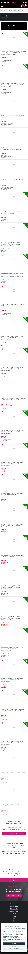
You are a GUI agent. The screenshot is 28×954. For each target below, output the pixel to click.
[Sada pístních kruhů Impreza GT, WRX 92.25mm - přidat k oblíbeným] (2, 97)
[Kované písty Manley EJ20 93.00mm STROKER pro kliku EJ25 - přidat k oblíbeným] (2, 537)
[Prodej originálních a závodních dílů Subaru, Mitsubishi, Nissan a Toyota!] (8, 2)
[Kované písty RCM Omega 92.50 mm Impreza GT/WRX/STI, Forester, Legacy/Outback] (14, 668)
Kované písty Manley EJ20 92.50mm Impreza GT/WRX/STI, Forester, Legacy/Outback (12, 526)
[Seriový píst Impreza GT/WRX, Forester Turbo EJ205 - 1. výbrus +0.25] (14, 388)
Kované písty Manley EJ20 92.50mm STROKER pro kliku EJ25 (12, 212)
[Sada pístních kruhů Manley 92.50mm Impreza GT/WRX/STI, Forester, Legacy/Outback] (14, 326)
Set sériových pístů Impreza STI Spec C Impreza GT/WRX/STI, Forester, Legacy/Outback (13, 432)
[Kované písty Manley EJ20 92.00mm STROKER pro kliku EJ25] (14, 483)
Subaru (14, 871)
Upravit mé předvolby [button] (14, 948)
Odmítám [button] (14, 946)
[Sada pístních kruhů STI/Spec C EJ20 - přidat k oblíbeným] (2, 161)
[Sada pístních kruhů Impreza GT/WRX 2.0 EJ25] (14, 294)
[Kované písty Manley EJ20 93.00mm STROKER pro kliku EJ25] (14, 545)
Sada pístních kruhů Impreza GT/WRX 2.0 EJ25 (13, 305)
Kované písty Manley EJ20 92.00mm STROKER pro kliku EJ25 (12, 494)
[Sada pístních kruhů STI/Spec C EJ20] (14, 169)
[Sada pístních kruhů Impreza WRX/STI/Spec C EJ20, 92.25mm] (14, 137)
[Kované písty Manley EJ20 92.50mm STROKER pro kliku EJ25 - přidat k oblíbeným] (2, 193)
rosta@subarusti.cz (15, 892)
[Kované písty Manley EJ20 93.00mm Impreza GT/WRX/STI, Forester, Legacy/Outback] (14, 452)
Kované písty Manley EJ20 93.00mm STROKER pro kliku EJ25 (12, 555)
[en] (26, 2)
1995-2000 (6, 873)
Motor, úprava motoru (16, 873)
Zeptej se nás (14, 833)
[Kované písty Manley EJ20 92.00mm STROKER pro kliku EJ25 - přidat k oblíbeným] (2, 475)
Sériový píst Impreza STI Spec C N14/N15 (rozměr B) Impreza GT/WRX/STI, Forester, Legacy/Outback (13, 53)
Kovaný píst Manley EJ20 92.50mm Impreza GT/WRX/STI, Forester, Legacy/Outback (11, 587)
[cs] (23, 2)
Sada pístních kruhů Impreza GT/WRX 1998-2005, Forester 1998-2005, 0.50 (12, 710)
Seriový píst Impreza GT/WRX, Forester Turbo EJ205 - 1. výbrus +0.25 (13, 399)
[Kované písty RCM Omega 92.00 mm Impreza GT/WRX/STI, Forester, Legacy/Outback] (14, 232)
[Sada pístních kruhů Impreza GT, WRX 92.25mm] (14, 105)
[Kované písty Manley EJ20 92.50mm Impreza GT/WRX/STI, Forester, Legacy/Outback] (14, 514)
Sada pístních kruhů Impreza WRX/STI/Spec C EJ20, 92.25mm (11, 148)
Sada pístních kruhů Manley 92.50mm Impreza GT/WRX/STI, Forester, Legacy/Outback (12, 338)
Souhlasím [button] (14, 943)
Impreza (20, 871)
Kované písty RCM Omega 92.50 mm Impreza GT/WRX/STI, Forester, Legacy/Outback (12, 680)
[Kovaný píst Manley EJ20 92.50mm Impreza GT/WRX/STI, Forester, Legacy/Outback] (14, 575)
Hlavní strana (6, 871)
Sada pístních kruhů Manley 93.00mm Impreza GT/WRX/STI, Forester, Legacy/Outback (12, 369)
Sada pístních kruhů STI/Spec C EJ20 (12, 180)
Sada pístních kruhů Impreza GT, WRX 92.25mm (12, 116)
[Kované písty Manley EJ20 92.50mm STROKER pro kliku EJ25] (14, 201)
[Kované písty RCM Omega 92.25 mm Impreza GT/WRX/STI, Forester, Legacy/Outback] (14, 637)
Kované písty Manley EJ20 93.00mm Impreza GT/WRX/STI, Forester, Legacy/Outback (12, 464)
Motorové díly (11, 875)
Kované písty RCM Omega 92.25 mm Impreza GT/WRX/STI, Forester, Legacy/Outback (12, 649)
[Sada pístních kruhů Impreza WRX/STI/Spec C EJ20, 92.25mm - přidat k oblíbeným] (2, 129)
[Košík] (22, 6)
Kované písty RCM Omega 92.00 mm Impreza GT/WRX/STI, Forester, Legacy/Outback (12, 244)
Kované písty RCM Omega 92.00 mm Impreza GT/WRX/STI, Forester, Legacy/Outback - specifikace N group (12, 275)
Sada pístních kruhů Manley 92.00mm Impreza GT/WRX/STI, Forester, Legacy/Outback (12, 743)
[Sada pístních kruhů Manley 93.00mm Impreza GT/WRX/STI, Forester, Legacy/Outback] (14, 357)
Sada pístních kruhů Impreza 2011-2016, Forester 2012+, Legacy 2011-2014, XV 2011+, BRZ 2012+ (13, 85)
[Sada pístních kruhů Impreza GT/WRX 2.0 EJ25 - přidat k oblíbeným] (2, 286)
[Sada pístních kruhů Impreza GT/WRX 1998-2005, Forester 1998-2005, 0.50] (14, 699)
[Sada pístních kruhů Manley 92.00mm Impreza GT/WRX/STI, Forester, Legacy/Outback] (14, 731)
